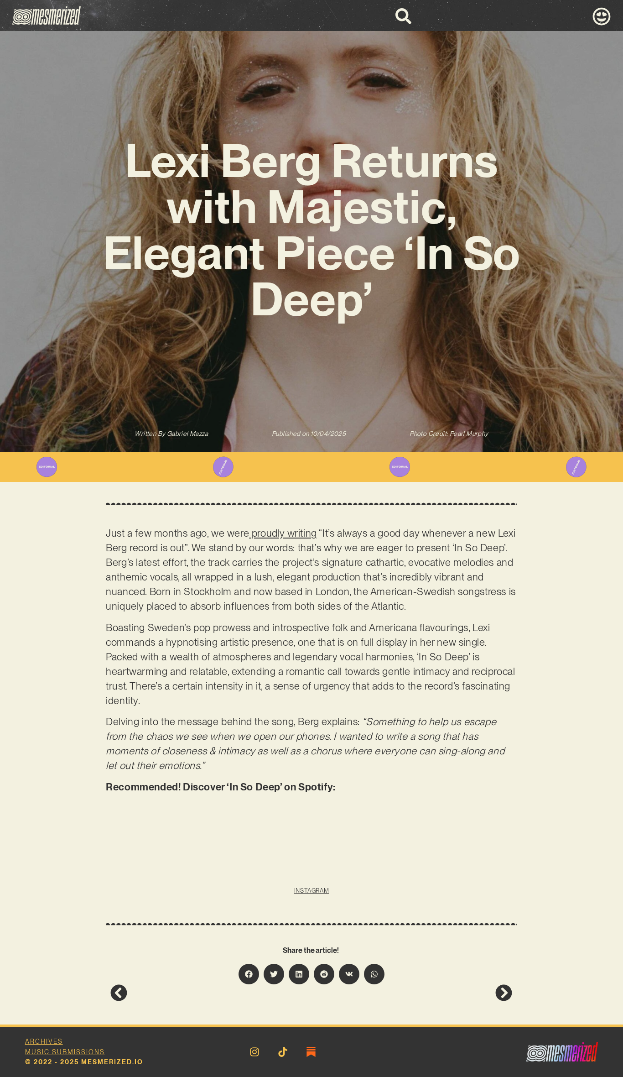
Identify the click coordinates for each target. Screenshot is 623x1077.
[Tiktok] (283, 1052)
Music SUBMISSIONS (65, 1052)
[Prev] (210, 992)
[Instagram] (254, 1052)
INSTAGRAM (311, 890)
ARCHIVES (44, 1041)
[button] (249, 974)
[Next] (412, 992)
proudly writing (283, 533)
